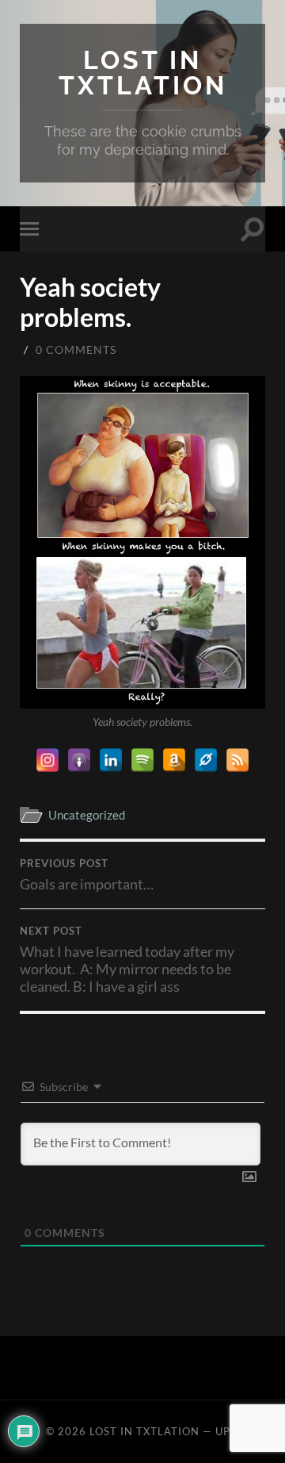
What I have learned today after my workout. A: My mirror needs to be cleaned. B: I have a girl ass (127, 960)
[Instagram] (47, 760)
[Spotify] (142, 760)
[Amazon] (174, 760)
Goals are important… (87, 875)
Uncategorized (86, 815)
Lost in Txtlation (143, 72)
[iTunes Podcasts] (79, 760)
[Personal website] (206, 760)
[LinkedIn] (111, 760)
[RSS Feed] (237, 760)
